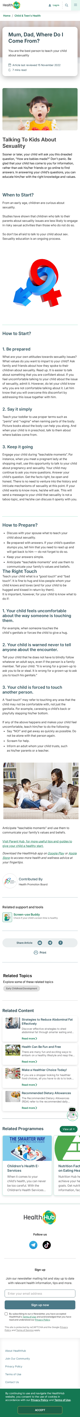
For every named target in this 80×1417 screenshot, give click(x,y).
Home (6, 15)
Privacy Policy (42, 1319)
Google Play (56, 853)
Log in (56, 5)
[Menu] (75, 5)
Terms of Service (25, 1330)
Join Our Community (17, 1358)
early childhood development (21, 988)
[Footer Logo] (40, 1220)
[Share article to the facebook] (61, 943)
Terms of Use (29, 1316)
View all (67, 1129)
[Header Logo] (11, 5)
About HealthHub (15, 1350)
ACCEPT (40, 1410)
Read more (28, 1038)
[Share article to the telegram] (50, 943)
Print (43, 952)
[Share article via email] (40, 943)
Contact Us (12, 1382)
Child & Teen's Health (28, 15)
